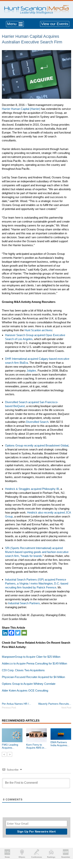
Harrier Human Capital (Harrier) (21, 108)
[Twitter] (18, 633)
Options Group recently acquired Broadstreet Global (36, 445)
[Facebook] (11, 633)
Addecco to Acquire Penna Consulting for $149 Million (34, 663)
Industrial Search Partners (24, 603)
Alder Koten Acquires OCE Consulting (25, 690)
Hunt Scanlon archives (38, 330)
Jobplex (31, 370)
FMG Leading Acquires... (10, 746)
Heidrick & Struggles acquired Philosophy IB (32, 488)
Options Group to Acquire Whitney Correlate (28, 683)
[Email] (24, 633)
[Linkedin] (5, 633)
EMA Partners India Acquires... (60, 744)
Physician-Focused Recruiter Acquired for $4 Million (33, 677)
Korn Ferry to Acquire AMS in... (36, 746)
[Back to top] (66, 842)
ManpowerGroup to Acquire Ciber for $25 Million (31, 656)
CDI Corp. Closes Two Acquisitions (23, 670)
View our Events (54, 24)
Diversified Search (37, 421)
